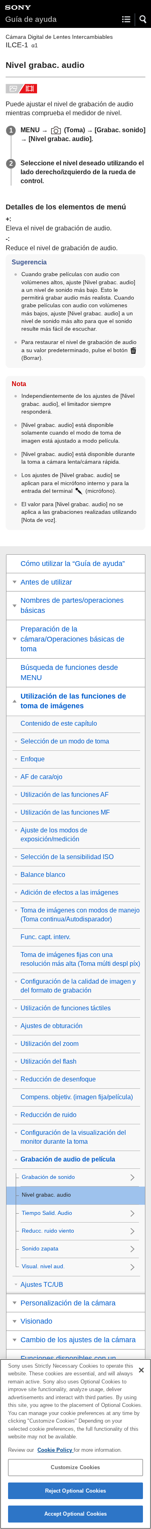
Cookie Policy (55, 1450)
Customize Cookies (75, 1467)
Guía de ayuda (31, 19)
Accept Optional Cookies (75, 1514)
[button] (143, 19)
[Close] (141, 1370)
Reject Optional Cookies (75, 1491)
